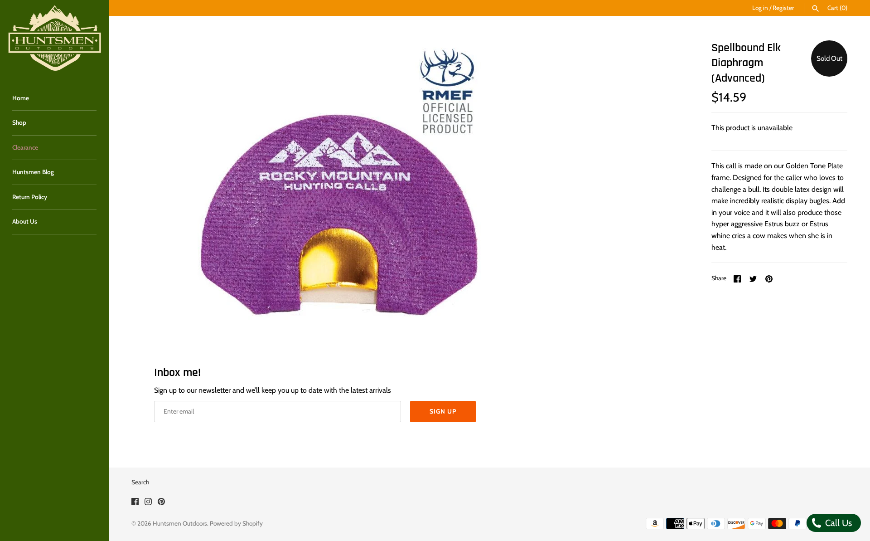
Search (140, 482)
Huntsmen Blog (33, 171)
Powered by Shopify (236, 523)
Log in (760, 7)
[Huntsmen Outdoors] (54, 38)
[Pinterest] (161, 503)
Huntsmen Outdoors (180, 523)
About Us (24, 221)
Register (783, 7)
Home (20, 98)
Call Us (837, 522)
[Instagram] (148, 503)
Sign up (443, 411)
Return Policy (29, 196)
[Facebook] (135, 503)
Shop (19, 122)
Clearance (25, 147)
